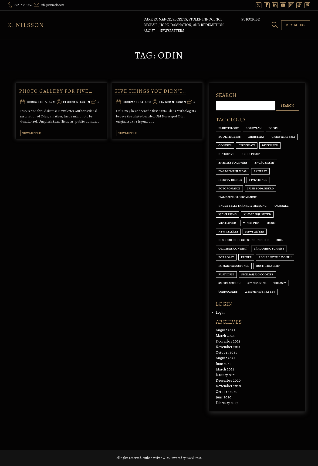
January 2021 (226, 374)
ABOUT (149, 30)
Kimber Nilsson (76, 102)
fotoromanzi (229, 188)
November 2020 (228, 386)
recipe (246, 257)
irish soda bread (260, 188)
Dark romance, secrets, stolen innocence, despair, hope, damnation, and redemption (184, 22)
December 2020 (228, 380)
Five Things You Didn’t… (150, 91)
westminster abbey (260, 292)
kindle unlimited (257, 214)
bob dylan (253, 128)
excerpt (260, 171)
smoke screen (229, 283)
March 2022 (225, 335)
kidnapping (227, 214)
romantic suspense (233, 266)
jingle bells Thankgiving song (242, 206)
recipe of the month (275, 257)
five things (258, 180)
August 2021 (225, 358)
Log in (220, 312)
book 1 (273, 128)
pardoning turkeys (269, 248)
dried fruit (250, 154)
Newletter (31, 133)
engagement (264, 162)
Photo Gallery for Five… (55, 91)
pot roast (226, 257)
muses (271, 223)
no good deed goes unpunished (243, 240)
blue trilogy (228, 128)
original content (232, 248)
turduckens (228, 292)
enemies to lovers (232, 162)
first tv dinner (230, 180)
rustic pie (226, 274)
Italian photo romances (237, 197)
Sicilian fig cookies (257, 274)
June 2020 (223, 397)
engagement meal (232, 171)
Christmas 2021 (283, 137)
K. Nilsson (26, 25)
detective (226, 154)
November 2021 (228, 347)
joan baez (281, 206)
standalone (257, 283)
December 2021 (228, 341)
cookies (225, 145)
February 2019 (227, 402)
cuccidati (247, 145)
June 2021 (223, 363)
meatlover (227, 223)
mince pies (251, 223)
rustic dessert (268, 266)
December (270, 145)
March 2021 (225, 369)
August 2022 (225, 330)
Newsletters (172, 30)
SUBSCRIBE (250, 19)
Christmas (256, 137)
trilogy (280, 283)
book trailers (229, 137)
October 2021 (226, 352)
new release (228, 231)
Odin (279, 240)
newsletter (254, 231)
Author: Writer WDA (156, 458)
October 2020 (226, 391)
